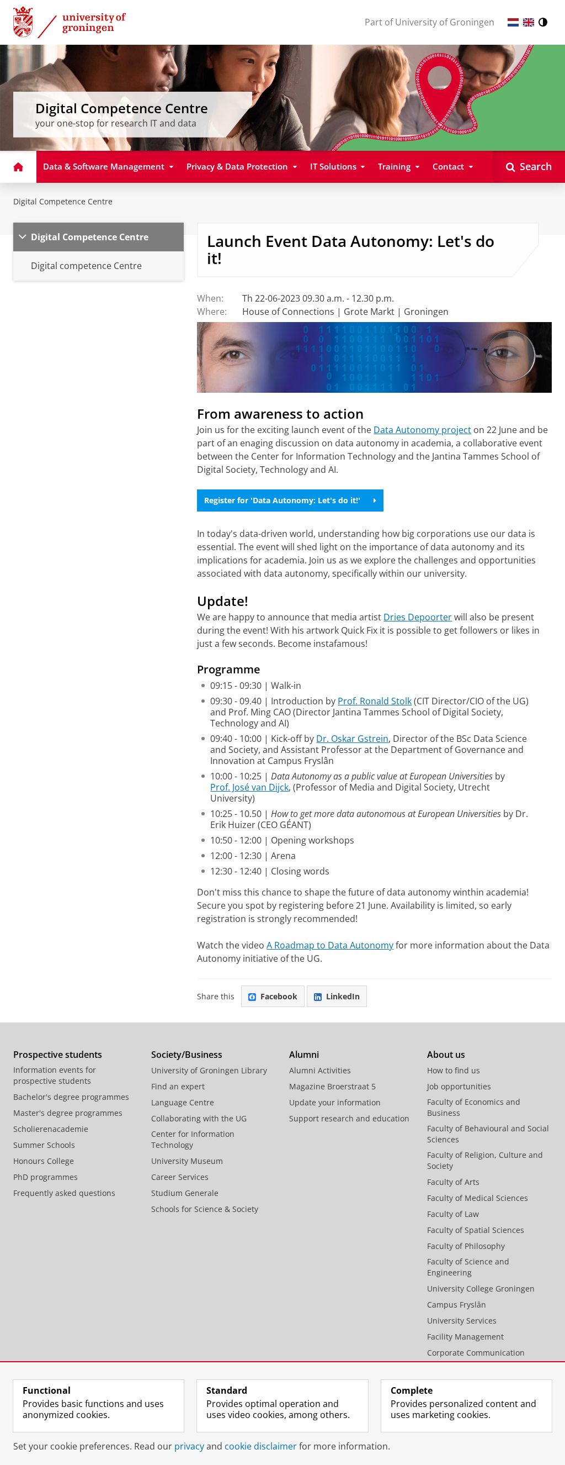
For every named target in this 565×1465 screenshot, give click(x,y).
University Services (462, 1320)
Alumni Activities (320, 1070)
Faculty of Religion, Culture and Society (485, 1160)
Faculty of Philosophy (466, 1246)
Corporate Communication (476, 1352)
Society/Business (186, 1054)
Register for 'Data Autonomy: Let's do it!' (282, 500)
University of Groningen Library (209, 1070)
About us (446, 1054)
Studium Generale (184, 1193)
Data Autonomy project (422, 430)
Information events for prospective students (54, 1075)
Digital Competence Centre (63, 201)
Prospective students (57, 1054)
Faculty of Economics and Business (473, 1107)
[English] (528, 22)
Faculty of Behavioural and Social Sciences (488, 1134)
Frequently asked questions (64, 1193)
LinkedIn (343, 996)
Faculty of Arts (453, 1182)
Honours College (43, 1161)
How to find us (453, 1070)
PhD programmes (45, 1177)
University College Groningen (481, 1288)
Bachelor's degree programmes (71, 1097)
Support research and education (349, 1118)
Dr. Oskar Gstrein (352, 738)
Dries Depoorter (417, 617)
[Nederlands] (513, 22)
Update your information (335, 1102)
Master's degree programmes (67, 1113)
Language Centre (182, 1102)
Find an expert (178, 1086)
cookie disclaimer (261, 1446)
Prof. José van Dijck (249, 787)
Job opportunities (459, 1086)
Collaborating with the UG (199, 1118)
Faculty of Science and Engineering (468, 1267)
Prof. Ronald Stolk (375, 701)
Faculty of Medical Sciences (477, 1198)
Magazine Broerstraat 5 (332, 1086)
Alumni (304, 1054)
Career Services (180, 1177)
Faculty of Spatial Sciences (475, 1230)
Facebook (278, 996)
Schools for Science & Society (204, 1209)
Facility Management (465, 1336)
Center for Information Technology (192, 1139)
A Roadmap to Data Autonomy (329, 945)
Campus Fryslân (456, 1304)
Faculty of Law (453, 1214)
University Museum (187, 1161)
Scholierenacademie (50, 1129)
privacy (189, 1446)
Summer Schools (44, 1145)
